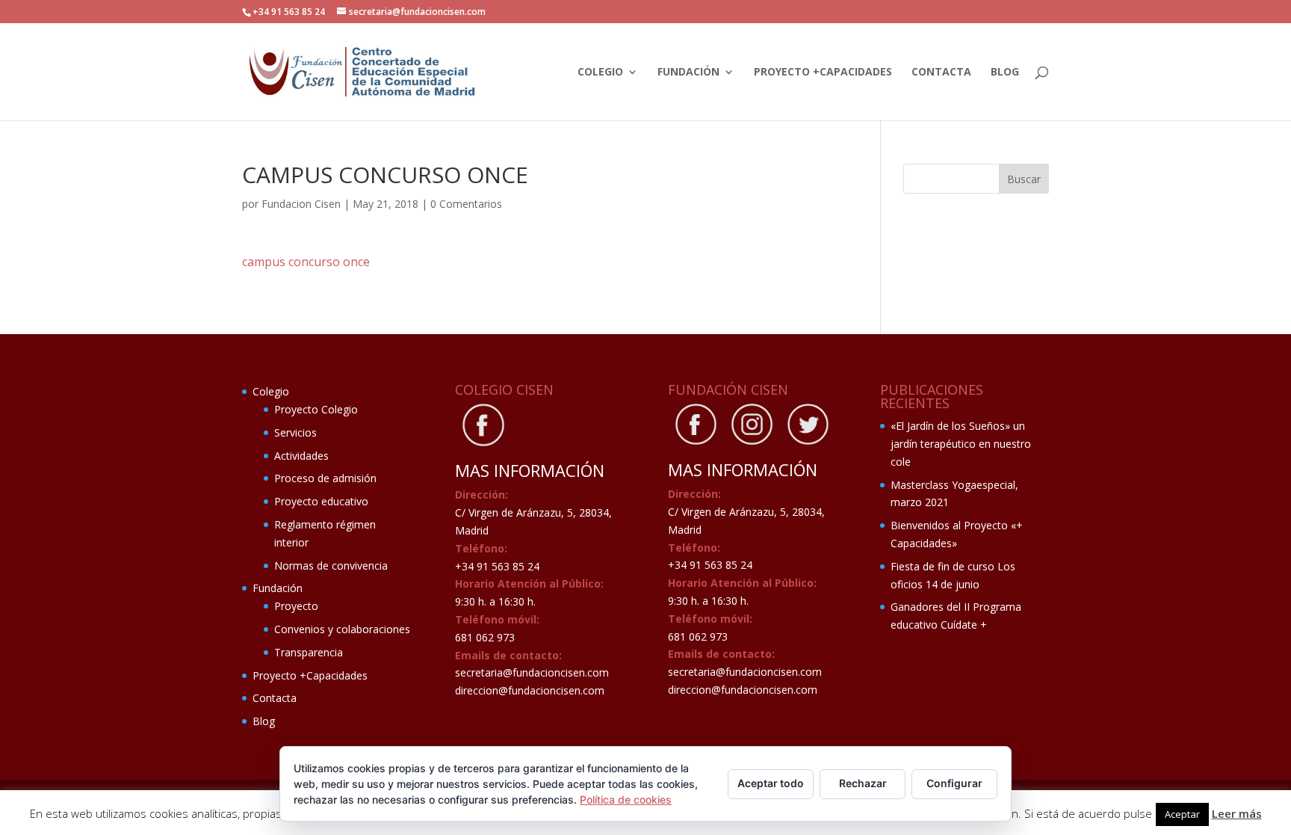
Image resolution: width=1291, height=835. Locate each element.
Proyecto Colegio (316, 409)
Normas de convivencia (331, 565)
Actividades (301, 456)
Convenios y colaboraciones (342, 629)
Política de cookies (626, 799)
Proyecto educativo (321, 501)
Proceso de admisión (325, 478)
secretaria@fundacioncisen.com (532, 672)
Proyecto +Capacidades (823, 72)
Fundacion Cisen (301, 204)
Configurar (954, 783)
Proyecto (296, 606)
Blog (1005, 72)
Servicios (295, 432)
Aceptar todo (770, 783)
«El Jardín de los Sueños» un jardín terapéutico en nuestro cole (961, 444)
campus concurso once (306, 261)
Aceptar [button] (1182, 814)
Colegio (600, 72)
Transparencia (308, 652)
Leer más (1237, 813)
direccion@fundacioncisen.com (529, 690)
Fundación (688, 72)
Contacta (941, 72)
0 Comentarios (466, 204)
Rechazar (863, 783)
